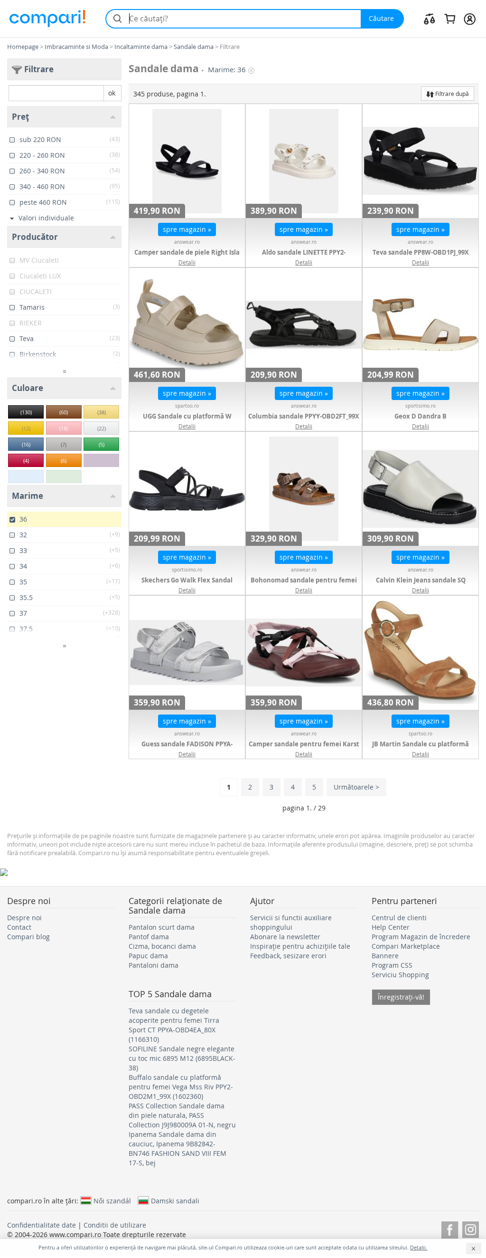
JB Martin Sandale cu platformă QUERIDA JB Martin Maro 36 (420, 749)
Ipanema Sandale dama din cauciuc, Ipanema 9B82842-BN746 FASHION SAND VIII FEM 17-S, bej (177, 1148)
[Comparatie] (430, 19)
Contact (19, 927)
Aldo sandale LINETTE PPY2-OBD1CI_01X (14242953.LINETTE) (304, 257)
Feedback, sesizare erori (288, 955)
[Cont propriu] (469, 19)
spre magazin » (187, 229)
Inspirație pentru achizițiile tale (300, 946)
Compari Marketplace (406, 946)
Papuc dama (148, 955)
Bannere (385, 955)
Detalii (187, 262)
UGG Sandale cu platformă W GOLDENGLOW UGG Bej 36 (187, 421)
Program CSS (392, 965)
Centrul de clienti (399, 917)
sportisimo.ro (420, 406)
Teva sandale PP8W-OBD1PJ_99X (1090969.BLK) (421, 257)
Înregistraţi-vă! (401, 996)
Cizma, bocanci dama (162, 946)
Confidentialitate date (41, 1224)
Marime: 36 (227, 69)
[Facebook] (449, 1228)
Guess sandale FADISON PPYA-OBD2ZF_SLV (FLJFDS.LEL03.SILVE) (187, 749)
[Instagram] (470, 1228)
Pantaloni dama (153, 965)
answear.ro (187, 242)
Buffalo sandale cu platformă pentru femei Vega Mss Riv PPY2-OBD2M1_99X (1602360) (181, 1087)
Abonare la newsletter (285, 936)
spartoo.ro (187, 406)
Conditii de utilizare (115, 1224)
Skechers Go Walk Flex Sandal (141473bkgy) (187, 585)
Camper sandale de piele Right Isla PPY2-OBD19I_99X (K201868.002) (187, 257)
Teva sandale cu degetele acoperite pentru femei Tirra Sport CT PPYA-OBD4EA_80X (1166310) (174, 1025)
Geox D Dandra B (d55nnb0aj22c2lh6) (421, 421)
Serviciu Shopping (400, 974)
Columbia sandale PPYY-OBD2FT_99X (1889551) (303, 421)
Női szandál (112, 1200)
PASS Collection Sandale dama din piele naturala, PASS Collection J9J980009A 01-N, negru (182, 1115)
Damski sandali (175, 1200)
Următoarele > (356, 786)
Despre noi (24, 917)
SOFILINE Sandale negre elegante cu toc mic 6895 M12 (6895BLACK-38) (182, 1058)
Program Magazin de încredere (421, 936)
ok (111, 92)
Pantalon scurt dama (162, 927)
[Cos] (449, 19)
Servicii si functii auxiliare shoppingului (291, 922)
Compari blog (28, 936)
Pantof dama (149, 936)
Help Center (391, 927)
